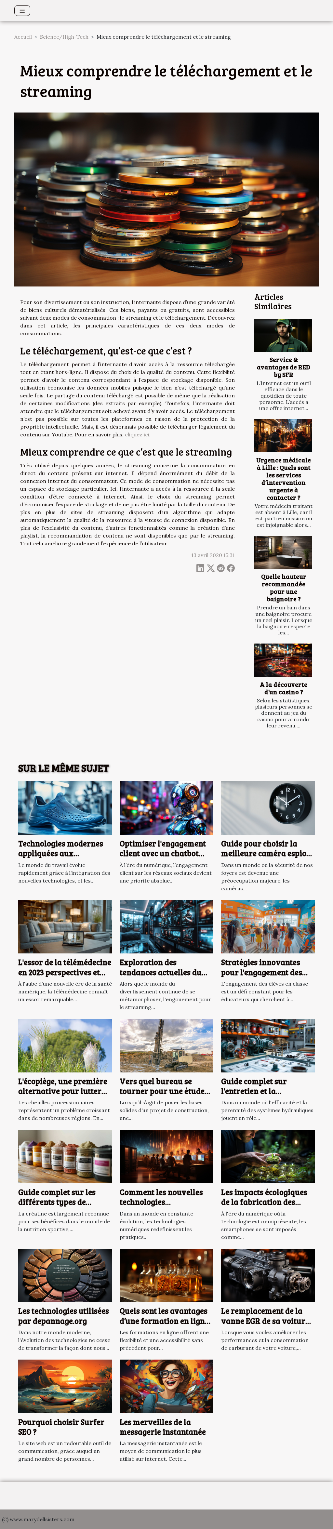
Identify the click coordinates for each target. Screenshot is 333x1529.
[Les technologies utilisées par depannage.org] (65, 1274)
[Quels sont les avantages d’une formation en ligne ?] (166, 1274)
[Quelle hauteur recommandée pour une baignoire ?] (283, 552)
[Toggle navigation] (22, 10)
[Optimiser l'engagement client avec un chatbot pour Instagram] (166, 807)
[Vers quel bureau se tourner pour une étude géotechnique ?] (166, 1045)
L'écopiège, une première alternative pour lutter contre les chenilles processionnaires (62, 1096)
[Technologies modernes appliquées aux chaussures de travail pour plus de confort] (65, 807)
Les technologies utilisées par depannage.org (63, 1315)
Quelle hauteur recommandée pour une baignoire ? (283, 587)
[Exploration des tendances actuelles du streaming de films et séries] (166, 926)
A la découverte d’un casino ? (283, 688)
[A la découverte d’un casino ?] (283, 660)
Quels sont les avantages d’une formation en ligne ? (164, 1320)
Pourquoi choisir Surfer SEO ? (61, 1426)
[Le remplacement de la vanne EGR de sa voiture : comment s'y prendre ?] (268, 1274)
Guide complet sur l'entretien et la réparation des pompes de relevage (267, 1096)
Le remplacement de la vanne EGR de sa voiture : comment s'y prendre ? (267, 1320)
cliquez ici (137, 434)
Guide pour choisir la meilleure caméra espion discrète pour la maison (266, 853)
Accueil (23, 36)
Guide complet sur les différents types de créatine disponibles (57, 1202)
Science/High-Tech (64, 36)
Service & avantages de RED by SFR (283, 367)
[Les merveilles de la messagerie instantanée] (166, 1385)
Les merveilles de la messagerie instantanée (163, 1426)
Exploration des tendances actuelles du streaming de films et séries (161, 977)
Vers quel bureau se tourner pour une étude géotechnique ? (162, 1091)
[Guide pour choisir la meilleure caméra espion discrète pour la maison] (268, 807)
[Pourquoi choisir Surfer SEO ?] (65, 1385)
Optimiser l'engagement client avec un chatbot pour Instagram (163, 853)
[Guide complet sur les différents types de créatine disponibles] (65, 1156)
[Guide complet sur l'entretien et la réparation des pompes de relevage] (268, 1045)
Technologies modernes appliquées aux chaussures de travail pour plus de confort (60, 858)
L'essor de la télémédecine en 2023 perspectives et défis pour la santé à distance (64, 977)
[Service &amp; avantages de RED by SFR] (283, 335)
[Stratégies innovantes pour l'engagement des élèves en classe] (268, 926)
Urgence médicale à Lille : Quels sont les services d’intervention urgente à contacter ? (283, 478)
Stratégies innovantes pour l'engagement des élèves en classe (261, 972)
